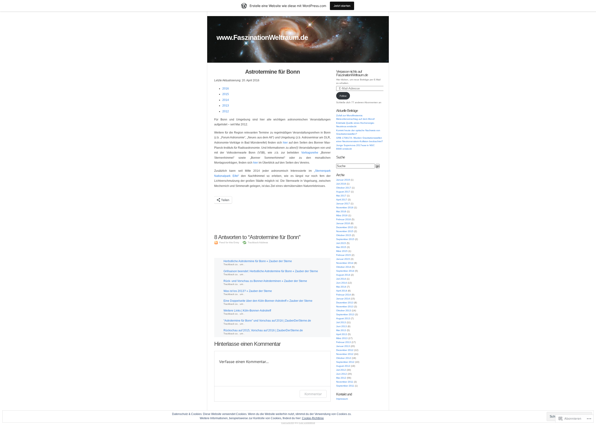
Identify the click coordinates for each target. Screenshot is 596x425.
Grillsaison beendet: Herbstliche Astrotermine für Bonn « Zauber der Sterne (271, 271)
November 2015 (344, 231)
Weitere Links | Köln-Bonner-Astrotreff (247, 310)
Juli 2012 (341, 370)
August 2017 (343, 191)
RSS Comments (307, 423)
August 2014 (343, 275)
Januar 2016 (343, 223)
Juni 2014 (341, 282)
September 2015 (345, 239)
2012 (225, 111)
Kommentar (313, 394)
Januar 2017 (343, 203)
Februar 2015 (343, 255)
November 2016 (344, 207)
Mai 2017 (341, 195)
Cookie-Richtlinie (313, 418)
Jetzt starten (342, 5)
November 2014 (344, 263)
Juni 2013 (341, 326)
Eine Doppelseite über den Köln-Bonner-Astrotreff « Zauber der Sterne (268, 300)
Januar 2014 (343, 298)
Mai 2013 (341, 330)
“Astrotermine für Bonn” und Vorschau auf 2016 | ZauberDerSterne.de (267, 320)
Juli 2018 (341, 183)
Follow (343, 96)
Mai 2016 (341, 211)
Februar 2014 (343, 294)
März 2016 (342, 215)
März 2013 (342, 338)
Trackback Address (258, 242)
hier (285, 142)
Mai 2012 (341, 378)
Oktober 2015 (343, 235)
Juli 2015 (341, 243)
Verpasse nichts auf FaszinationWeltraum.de (352, 73)
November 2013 (344, 306)
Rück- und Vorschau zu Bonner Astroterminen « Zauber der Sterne (265, 281)
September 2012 (345, 362)
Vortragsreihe (309, 152)
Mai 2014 (341, 286)
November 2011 (344, 381)
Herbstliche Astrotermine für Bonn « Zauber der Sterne (258, 261)
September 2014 (345, 271)
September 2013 (345, 314)
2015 (225, 94)
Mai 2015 (341, 247)
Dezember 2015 (344, 227)
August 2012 (343, 366)
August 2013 (343, 318)
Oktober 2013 (343, 310)
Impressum (342, 399)
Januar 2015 (343, 259)
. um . (241, 264)
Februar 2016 (343, 219)
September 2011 (345, 385)
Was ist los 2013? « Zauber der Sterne (248, 291)
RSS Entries (287, 423)
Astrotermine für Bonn (272, 72)
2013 (225, 105)
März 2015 (342, 251)
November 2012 (344, 354)
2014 (225, 100)
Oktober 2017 (343, 187)
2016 (225, 88)
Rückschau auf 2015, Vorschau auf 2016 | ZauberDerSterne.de (263, 330)
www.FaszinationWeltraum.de (262, 37)
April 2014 (341, 290)
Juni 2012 (341, 374)
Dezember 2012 (344, 350)
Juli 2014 (341, 279)
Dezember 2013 (344, 302)
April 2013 (341, 334)
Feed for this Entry (229, 242)
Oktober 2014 (343, 267)
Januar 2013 (343, 346)
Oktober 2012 (343, 358)
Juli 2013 (341, 322)
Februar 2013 (343, 342)
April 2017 (341, 199)
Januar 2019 (343, 179)
